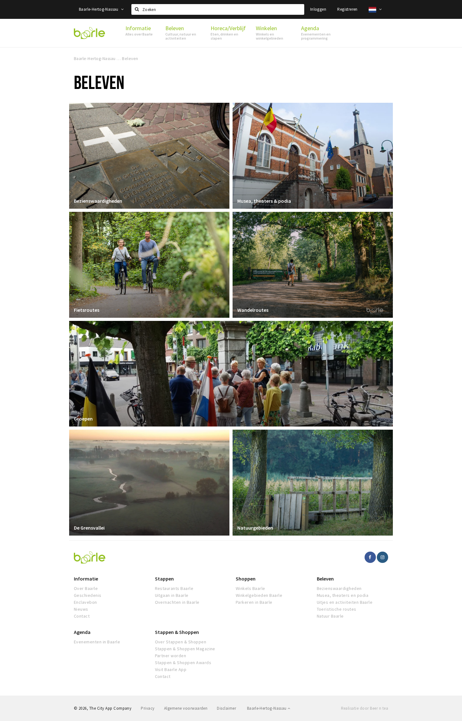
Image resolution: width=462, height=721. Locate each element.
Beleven (325, 578)
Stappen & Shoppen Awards (183, 662)
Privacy (147, 708)
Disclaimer (226, 708)
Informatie (86, 578)
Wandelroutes (252, 310)
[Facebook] (370, 557)
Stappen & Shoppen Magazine (185, 649)
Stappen (164, 578)
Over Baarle (86, 588)
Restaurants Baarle (174, 588)
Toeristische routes (336, 609)
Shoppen (246, 578)
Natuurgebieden (255, 528)
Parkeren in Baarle (254, 602)
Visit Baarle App (171, 669)
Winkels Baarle (250, 588)
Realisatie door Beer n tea (364, 708)
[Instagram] (382, 557)
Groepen (83, 419)
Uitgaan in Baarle (172, 595)
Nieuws (81, 609)
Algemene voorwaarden (186, 708)
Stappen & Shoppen (177, 632)
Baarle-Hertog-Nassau (99, 9)
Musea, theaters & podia (264, 201)
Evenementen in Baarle (97, 642)
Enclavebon (85, 602)
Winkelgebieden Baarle (259, 595)
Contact (82, 616)
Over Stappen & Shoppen (180, 642)
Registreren (347, 9)
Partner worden (170, 655)
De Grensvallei (89, 528)
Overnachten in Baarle (177, 602)
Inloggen (318, 9)
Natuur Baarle (330, 616)
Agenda (82, 632)
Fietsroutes (86, 310)
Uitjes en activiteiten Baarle (345, 602)
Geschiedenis (88, 595)
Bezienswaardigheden (98, 201)
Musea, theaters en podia (343, 595)
